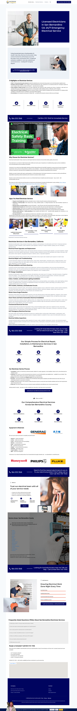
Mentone (14, 550)
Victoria (10, 183)
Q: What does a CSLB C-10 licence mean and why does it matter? (22, 623)
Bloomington (37, 183)
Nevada (27, 183)
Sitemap (49, 698)
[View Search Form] (50, 2)
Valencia (64, 182)
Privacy (45, 698)
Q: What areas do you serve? (15, 642)
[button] (16, 605)
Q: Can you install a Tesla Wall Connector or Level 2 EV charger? (21, 632)
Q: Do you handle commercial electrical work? (18, 639)
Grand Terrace (32, 183)
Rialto (20, 183)
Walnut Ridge (14, 549)
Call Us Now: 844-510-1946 (64, 2)
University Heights (15, 546)
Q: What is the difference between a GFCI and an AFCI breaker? (21, 635)
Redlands (14, 544)
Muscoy (17, 183)
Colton (60, 182)
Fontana (13, 547)
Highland (23, 183)
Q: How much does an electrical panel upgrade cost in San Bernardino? (23, 626)
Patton (14, 183)
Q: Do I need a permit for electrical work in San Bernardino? (21, 629)
